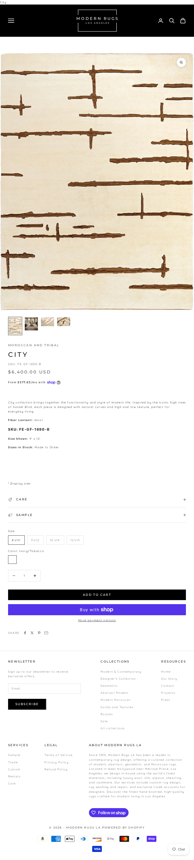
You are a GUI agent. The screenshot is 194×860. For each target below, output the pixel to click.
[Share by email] (46, 633)
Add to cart (97, 595)
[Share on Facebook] (25, 633)
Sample (14, 755)
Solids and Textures (117, 707)
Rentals (14, 776)
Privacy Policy (56, 762)
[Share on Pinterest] (39, 633)
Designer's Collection (118, 678)
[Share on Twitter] (32, 633)
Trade (13, 762)
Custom (14, 769)
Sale (104, 721)
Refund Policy (55, 769)
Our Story (169, 678)
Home (166, 671)
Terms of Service (58, 755)
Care (12, 783)
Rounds (107, 714)
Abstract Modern (115, 693)
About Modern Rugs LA (115, 745)
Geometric (109, 685)
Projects (168, 693)
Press (165, 700)
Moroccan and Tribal (33, 345)
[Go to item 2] (31, 324)
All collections (113, 728)
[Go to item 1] (15, 326)
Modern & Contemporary (121, 671)
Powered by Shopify (123, 827)
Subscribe (27, 704)
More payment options (97, 620)
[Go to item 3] (47, 322)
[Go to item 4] (64, 322)
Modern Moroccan (116, 700)
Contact (168, 685)
